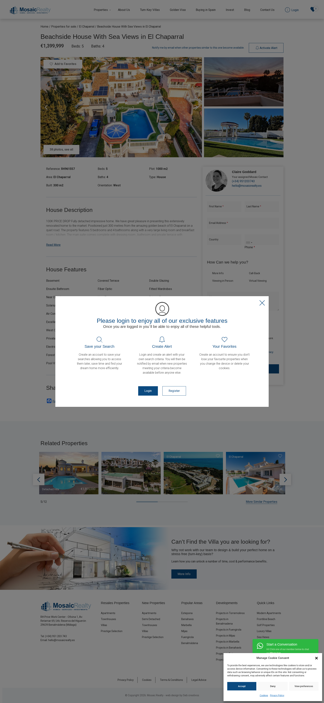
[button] (316, 658)
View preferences (304, 686)
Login (148, 391)
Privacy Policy (277, 695)
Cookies (264, 695)
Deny (272, 686)
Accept (242, 686)
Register (174, 391)
